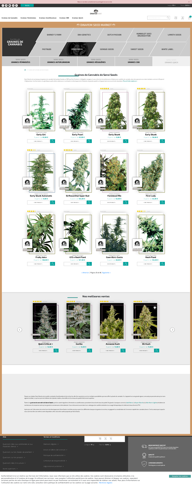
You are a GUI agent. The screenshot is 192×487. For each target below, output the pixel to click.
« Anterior (85, 272)
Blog (27, 5)
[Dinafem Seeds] (96, 12)
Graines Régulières (41, 132)
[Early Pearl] (77, 109)
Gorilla (79, 344)
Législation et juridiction (53, 466)
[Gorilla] (78, 321)
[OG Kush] (145, 321)
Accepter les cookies (180, 476)
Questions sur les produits (13, 457)
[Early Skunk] (113, 109)
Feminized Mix (114, 196)
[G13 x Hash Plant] (77, 232)
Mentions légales (50, 444)
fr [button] (173, 5)
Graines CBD (64, 18)
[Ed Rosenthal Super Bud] (77, 171)
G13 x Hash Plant (78, 257)
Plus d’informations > (130, 81)
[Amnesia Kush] (112, 321)
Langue (169, 5)
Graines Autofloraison (47, 18)
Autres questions (9, 468)
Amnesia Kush (113, 344)
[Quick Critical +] (45, 321)
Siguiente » (106, 272)
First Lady (151, 196)
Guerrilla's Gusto (114, 257)
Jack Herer (129, 402)
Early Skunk (114, 134)
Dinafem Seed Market (96, 24)
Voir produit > (38, 141)
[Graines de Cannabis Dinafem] (25, 70)
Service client (175, 18)
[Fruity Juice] (40, 232)
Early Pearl (77, 134)
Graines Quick (77, 18)
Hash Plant (150, 257)
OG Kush (146, 344)
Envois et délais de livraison (54, 450)
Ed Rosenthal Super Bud (77, 196)
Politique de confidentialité (53, 455)
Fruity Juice (41, 257)
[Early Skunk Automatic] (40, 171)
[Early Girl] (40, 109)
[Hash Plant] (150, 232)
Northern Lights (151, 402)
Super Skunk (139, 402)
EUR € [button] (187, 5)
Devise (183, 5)
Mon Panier (188, 18)
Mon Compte (182, 18)
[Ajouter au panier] (52, 141)
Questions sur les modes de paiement (17, 452)
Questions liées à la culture (13, 463)
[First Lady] (150, 171)
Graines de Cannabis (10, 18)
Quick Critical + (45, 344)
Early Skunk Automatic (41, 196)
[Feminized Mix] (113, 171)
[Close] (189, 2)
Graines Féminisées (28, 18)
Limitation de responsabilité (54, 461)
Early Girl (41, 134)
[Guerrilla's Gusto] (113, 232)
